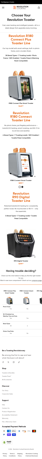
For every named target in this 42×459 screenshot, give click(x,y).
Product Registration (9, 411)
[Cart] (39, 7)
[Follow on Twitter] (8, 362)
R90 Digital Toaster (21, 261)
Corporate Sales (7, 394)
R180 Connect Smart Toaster (21, 180)
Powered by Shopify (29, 449)
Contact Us (5, 408)
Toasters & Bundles (8, 373)
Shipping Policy (19, 455)
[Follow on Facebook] (3, 362)
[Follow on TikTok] (19, 362)
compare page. (37, 280)
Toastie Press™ (6, 376)
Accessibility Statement (9, 415)
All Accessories (7, 380)
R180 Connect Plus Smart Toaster (21, 103)
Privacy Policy (5, 455)
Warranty (5, 418)
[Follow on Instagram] (14, 362)
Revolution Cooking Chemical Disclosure (31, 455)
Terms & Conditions (12, 455)
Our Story (5, 390)
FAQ (3, 405)
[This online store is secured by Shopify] (21, 442)
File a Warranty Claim (9, 422)
